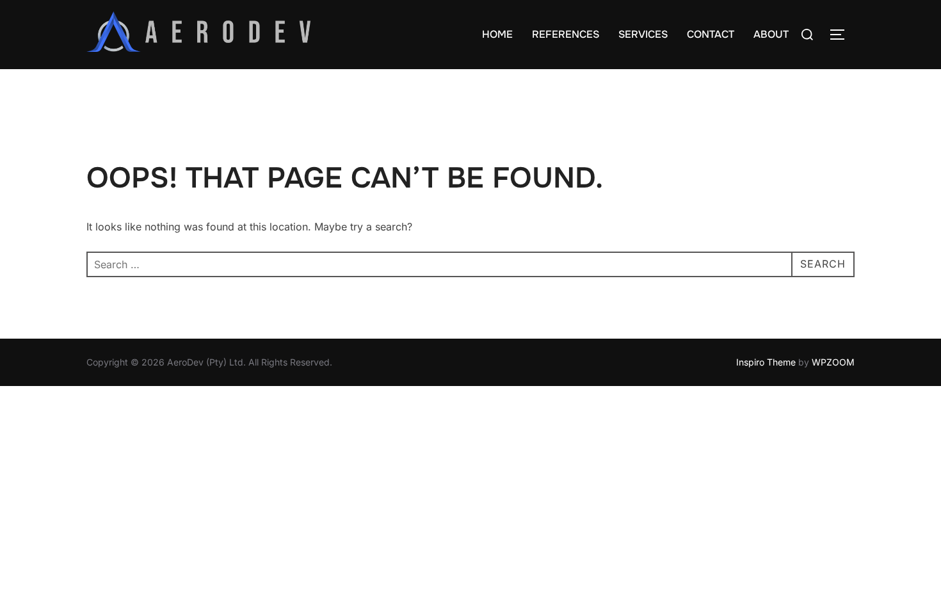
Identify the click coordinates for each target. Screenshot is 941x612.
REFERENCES (565, 34)
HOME (497, 34)
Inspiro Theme (766, 362)
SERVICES (643, 34)
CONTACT (710, 34)
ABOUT (771, 34)
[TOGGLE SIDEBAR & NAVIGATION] (842, 34)
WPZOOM (833, 362)
